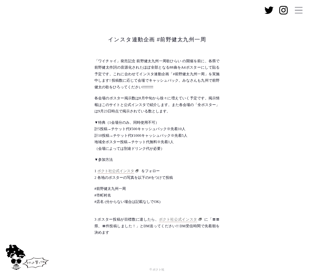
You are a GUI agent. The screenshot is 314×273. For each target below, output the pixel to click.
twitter (269, 10)
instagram (283, 10)
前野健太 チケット (27, 258)
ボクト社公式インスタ (115, 171)
